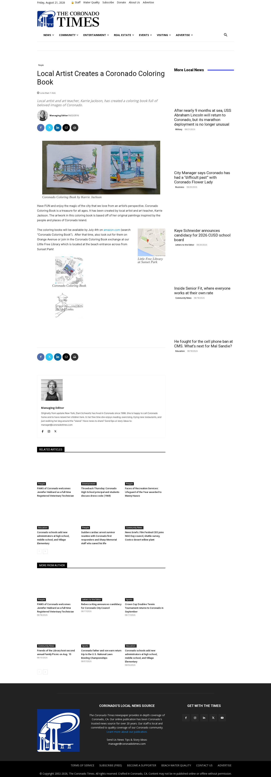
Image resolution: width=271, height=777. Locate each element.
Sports (129, 599)
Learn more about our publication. (127, 731)
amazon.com (112, 230)
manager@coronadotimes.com (127, 743)
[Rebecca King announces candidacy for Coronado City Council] (101, 587)
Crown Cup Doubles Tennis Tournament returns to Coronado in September (144, 608)
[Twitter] (49, 127)
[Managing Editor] (43, 115)
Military (178, 129)
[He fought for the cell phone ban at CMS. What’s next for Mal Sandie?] (204, 322)
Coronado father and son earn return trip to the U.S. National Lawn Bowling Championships (101, 654)
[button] (225, 35)
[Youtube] (222, 717)
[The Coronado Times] (68, 18)
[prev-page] (39, 551)
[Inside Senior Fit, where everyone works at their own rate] (204, 269)
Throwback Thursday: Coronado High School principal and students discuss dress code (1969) (100, 492)
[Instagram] (49, 430)
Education (43, 527)
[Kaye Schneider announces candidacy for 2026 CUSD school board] (204, 211)
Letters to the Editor (91, 599)
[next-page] (45, 551)
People (41, 65)
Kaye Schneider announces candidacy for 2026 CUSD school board (202, 235)
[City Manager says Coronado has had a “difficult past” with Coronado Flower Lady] (204, 153)
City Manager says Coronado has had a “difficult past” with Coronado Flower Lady (202, 177)
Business (179, 187)
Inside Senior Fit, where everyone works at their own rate (202, 290)
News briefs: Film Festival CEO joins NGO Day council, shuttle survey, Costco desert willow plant (144, 536)
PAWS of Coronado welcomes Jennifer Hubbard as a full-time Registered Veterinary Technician (55, 492)
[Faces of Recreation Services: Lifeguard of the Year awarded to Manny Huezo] (145, 471)
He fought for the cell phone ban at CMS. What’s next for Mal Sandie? (203, 343)
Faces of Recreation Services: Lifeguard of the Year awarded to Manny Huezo (143, 492)
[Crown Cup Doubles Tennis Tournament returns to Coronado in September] (145, 587)
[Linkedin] (57, 127)
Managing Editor (59, 115)
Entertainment (88, 483)
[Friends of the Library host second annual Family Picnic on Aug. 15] (57, 633)
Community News (134, 527)
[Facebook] (40, 127)
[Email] (66, 127)
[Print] (74, 127)
